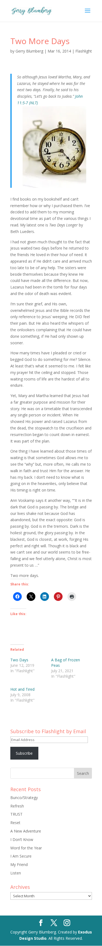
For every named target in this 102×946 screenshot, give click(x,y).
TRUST (16, 814)
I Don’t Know (21, 839)
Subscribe (24, 753)
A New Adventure (25, 831)
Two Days (19, 659)
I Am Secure (21, 856)
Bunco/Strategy (24, 797)
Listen (15, 873)
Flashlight (83, 51)
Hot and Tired (22, 689)
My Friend (19, 864)
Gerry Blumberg (29, 51)
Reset (15, 822)
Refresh (17, 806)
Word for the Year (26, 847)
